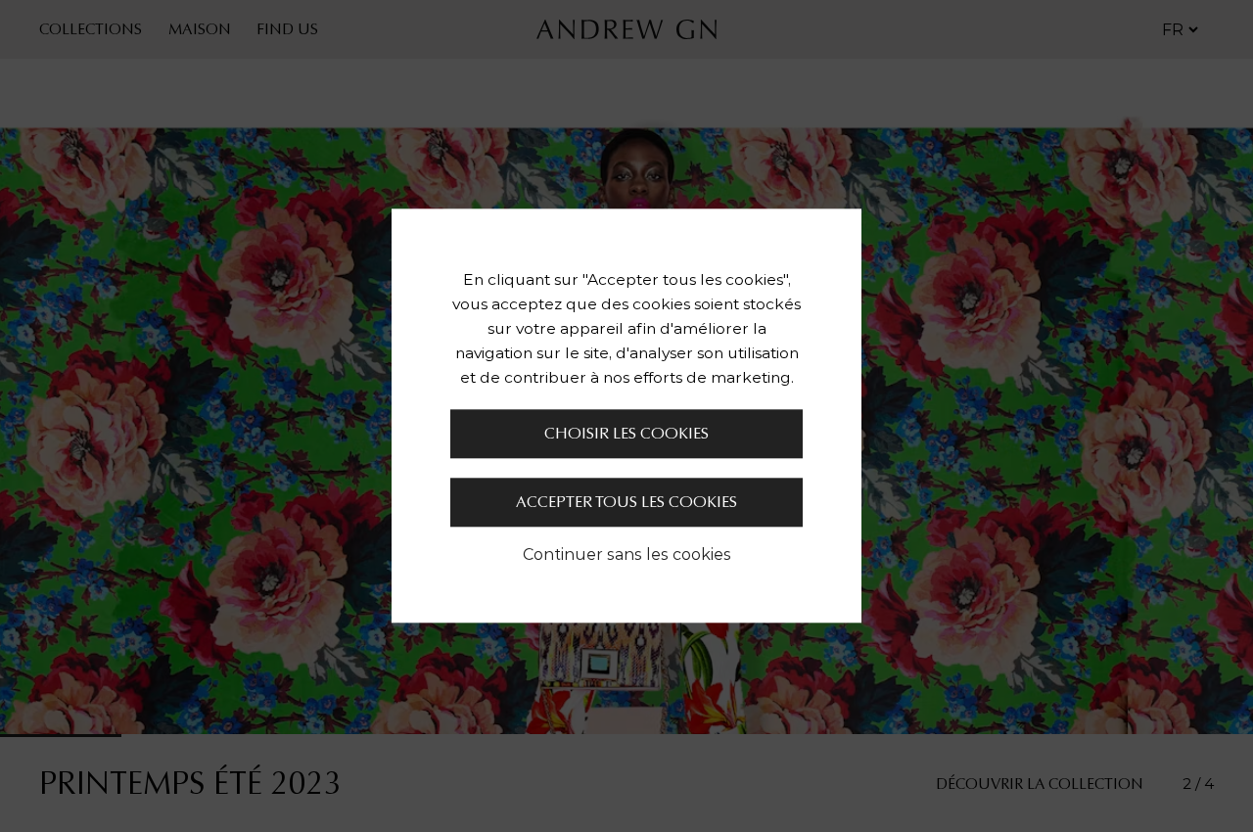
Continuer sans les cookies (627, 555)
